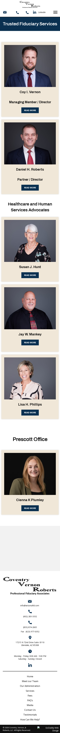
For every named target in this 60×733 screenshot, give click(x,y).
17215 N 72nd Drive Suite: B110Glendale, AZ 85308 (30, 643)
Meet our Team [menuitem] (30, 681)
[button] (30, 110)
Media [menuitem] (30, 705)
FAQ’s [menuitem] (30, 700)
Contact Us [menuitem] (30, 709)
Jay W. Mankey (30, 334)
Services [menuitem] (30, 690)
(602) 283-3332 (30, 616)
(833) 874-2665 (30, 627)
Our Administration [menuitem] (30, 685)
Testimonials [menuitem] (30, 714)
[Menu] (55, 12)
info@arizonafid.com (29, 605)
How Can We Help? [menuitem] (30, 719)
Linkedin (42, 12)
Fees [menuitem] (30, 695)
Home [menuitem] (30, 676)
